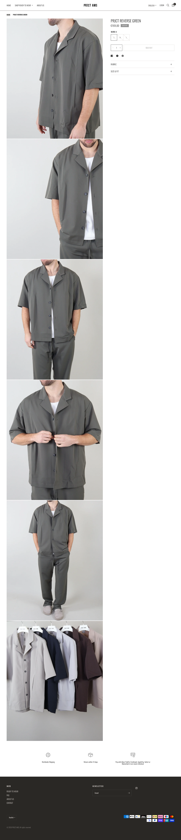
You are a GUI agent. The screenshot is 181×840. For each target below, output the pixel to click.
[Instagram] (138, 788)
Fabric (113, 64)
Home (9, 5)
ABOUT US (40, 5)
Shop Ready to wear (23, 5)
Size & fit (115, 71)
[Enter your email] (128, 793)
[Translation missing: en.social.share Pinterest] (123, 55)
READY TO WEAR (12, 791)
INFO (9, 786)
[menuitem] (10, 5)
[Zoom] (97, 24)
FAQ (8, 795)
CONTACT (10, 802)
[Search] (168, 5)
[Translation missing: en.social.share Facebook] (112, 55)
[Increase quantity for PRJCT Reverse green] (120, 48)
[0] (172, 5)
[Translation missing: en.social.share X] (117, 55)
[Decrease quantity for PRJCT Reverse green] (113, 48)
